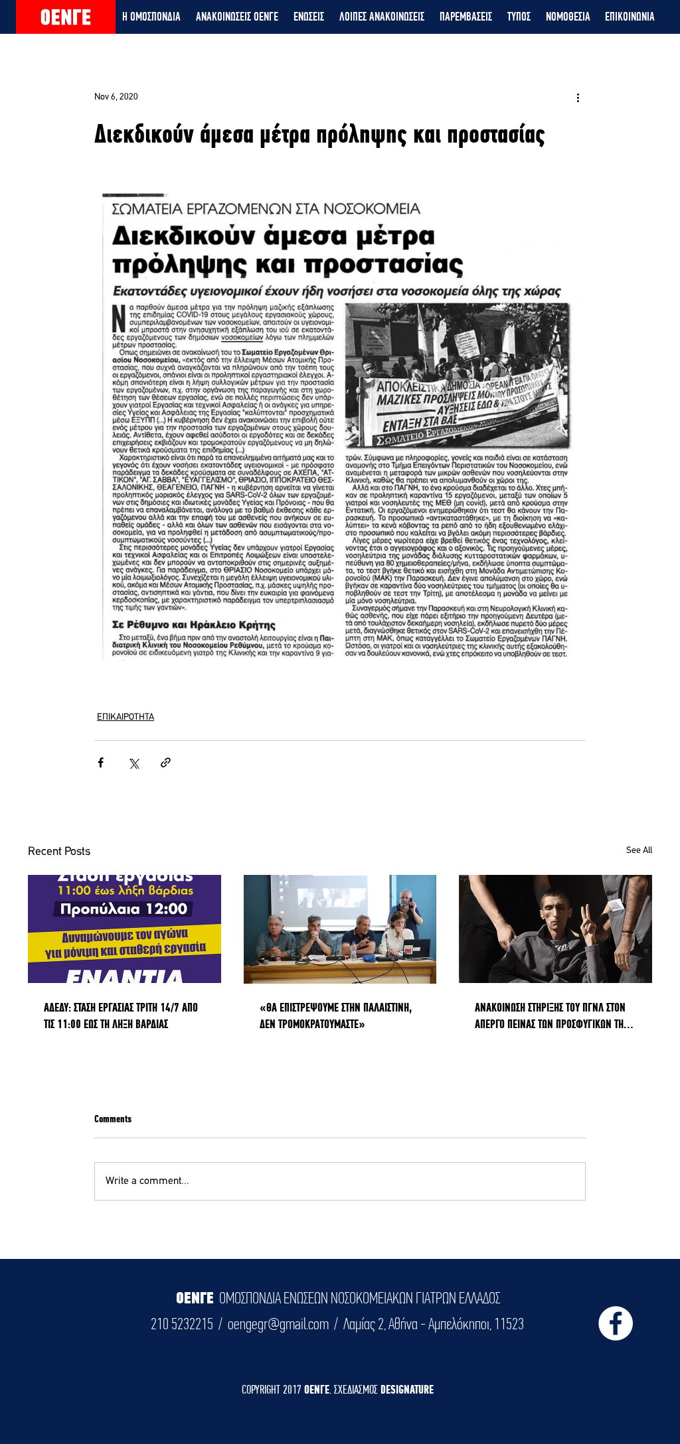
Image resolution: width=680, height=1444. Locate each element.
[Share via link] (165, 762)
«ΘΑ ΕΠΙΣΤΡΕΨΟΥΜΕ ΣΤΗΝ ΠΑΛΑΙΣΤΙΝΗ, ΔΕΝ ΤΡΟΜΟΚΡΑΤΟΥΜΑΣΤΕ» (336, 1015)
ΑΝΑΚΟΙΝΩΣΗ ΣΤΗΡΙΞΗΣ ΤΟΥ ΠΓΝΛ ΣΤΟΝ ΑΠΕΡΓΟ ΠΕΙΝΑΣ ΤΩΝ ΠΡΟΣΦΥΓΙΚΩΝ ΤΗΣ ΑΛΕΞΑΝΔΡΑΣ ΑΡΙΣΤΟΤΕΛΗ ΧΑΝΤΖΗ (551, 1016)
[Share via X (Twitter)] (133, 762)
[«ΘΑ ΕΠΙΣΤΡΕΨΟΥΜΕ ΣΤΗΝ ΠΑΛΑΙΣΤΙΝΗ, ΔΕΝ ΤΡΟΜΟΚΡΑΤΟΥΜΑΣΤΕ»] (340, 929)
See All (639, 851)
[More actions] (578, 97)
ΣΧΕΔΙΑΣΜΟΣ (357, 1389)
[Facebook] (615, 1323)
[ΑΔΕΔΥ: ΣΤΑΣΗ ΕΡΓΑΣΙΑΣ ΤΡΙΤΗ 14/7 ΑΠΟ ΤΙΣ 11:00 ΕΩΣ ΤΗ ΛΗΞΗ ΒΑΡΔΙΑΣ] (124, 929)
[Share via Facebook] (100, 762)
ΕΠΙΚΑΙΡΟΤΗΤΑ (125, 717)
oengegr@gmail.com (278, 1324)
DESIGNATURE (407, 1389)
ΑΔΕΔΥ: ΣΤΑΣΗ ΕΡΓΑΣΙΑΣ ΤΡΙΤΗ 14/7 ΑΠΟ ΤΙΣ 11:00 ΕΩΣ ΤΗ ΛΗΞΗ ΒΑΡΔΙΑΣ (121, 1015)
